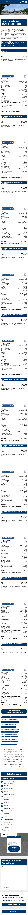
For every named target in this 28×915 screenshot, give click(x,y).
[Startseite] (4, 1)
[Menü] (26, 2)
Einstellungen (14, 907)
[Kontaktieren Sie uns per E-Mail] (23, 2)
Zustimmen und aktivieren (14, 849)
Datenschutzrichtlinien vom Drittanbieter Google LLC (12, 843)
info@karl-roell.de (9, 786)
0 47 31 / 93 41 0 (8, 788)
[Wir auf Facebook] (20, 2)
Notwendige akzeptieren (14, 904)
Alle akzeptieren (14, 911)
